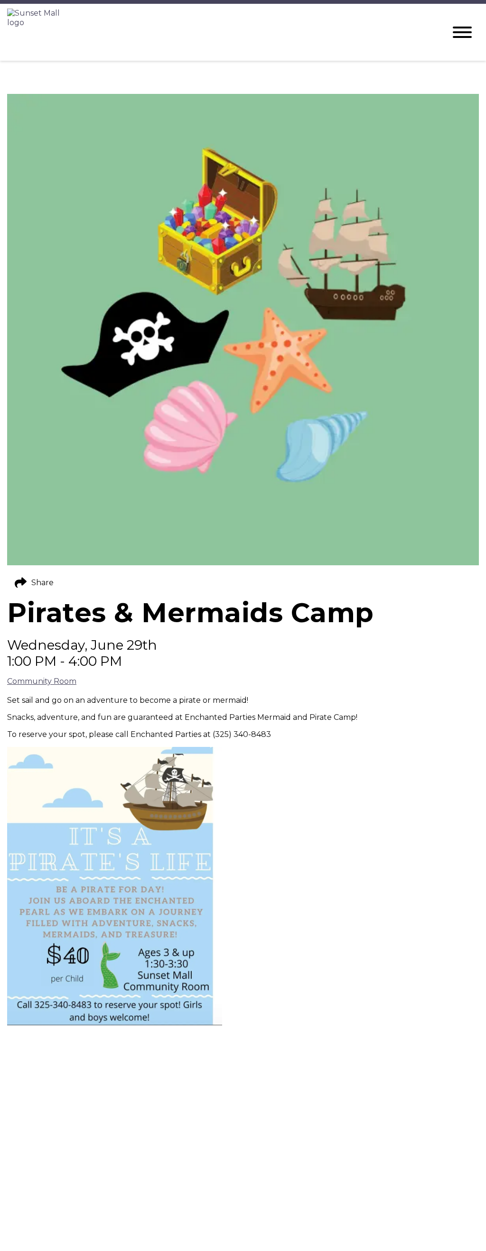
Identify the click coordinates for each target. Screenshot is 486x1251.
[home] (219, 32)
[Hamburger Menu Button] (462, 32)
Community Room (41, 681)
